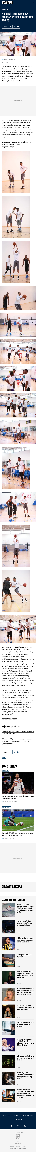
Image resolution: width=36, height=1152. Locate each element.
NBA (3, 757)
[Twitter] (14, 26)
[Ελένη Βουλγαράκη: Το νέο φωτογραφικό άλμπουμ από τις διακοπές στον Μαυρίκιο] (8, 1011)
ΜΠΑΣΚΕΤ (5, 770)
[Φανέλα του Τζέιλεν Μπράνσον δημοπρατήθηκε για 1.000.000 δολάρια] (18, 783)
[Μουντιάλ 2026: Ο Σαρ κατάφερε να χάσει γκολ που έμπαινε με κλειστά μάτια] (18, 820)
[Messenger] (18, 26)
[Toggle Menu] (33, 2)
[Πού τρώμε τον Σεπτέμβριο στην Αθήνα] (8, 960)
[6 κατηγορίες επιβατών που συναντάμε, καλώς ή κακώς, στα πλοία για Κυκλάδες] (8, 926)
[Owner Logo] (18, 1136)
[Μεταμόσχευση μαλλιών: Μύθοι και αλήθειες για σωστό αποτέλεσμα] (8, 1028)
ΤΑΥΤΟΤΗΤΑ (15, 1115)
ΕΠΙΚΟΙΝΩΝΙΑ (18, 1119)
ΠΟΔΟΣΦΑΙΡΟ (6, 807)
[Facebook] (10, 26)
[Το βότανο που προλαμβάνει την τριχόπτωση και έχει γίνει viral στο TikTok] (8, 1061)
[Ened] (18, 1143)
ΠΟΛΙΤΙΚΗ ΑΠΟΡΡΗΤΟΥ (27, 1115)
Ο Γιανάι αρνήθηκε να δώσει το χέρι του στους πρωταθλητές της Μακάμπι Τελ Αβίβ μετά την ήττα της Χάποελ (17, 741)
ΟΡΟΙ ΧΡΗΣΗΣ (6, 1115)
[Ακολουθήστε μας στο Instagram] (25, 1126)
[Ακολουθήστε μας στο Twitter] (18, 1126)
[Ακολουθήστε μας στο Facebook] (11, 1126)
